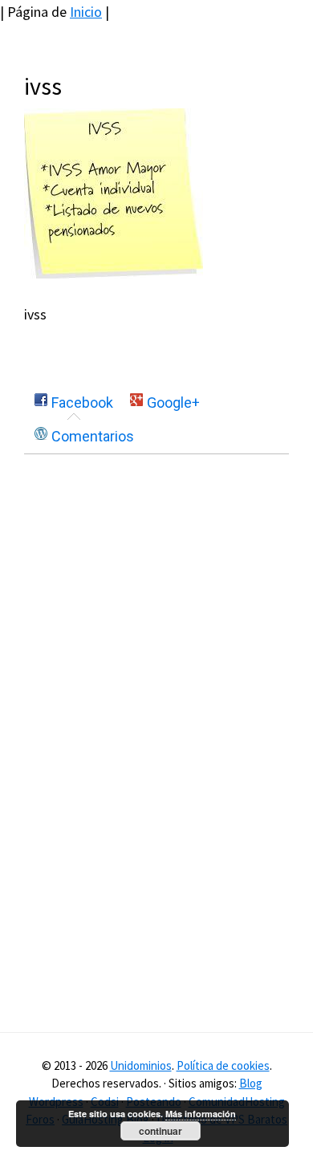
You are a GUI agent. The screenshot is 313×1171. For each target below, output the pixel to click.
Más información (200, 1114)
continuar (160, 1131)
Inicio (86, 11)
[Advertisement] (159, 595)
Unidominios (141, 1065)
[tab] (73, 403)
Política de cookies (223, 1065)
